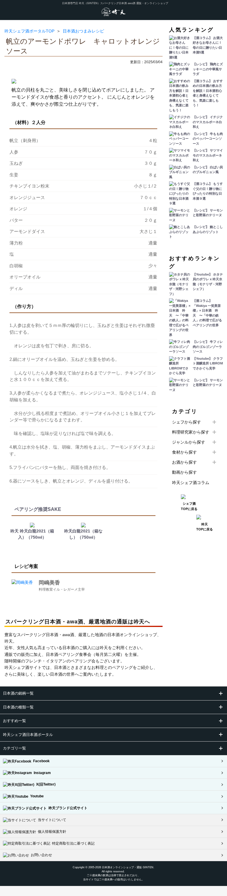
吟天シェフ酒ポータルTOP (29, 31)
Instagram (41, 773)
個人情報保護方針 (51, 832)
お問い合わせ (40, 855)
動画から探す (184, 472)
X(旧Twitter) (45, 784)
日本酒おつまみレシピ (83, 31)
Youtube (36, 796)
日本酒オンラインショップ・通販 (122, 867)
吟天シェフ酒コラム (190, 482)
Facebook (40, 761)
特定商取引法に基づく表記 (72, 843)
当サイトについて (51, 820)
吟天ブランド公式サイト (67, 808)
